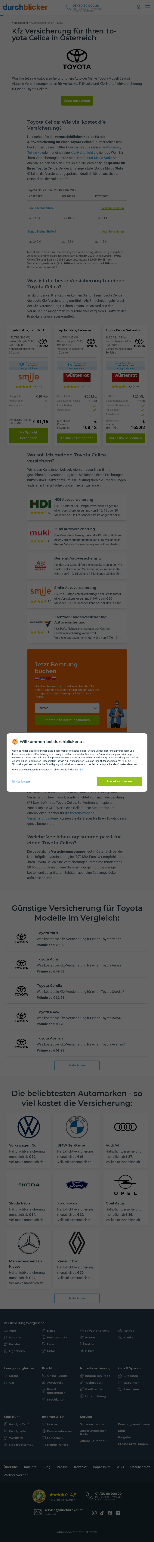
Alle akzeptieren (119, 781)
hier (81, 769)
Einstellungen (21, 781)
